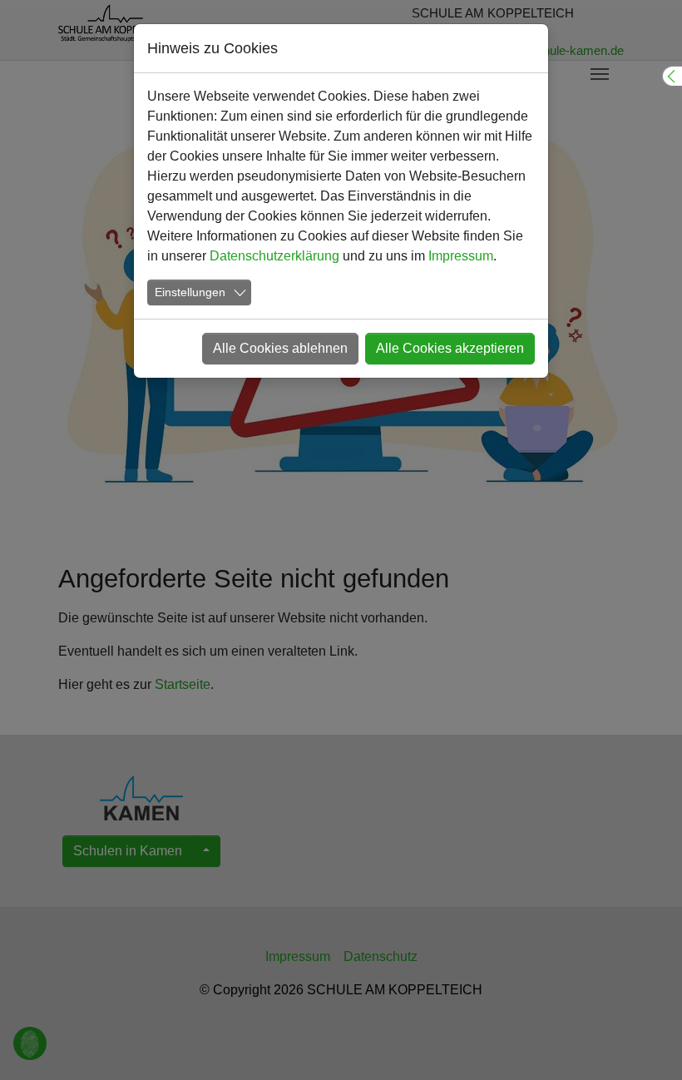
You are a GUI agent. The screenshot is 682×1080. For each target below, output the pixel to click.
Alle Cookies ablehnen (280, 348)
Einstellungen (190, 292)
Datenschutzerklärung (274, 256)
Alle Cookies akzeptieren (450, 348)
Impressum (460, 256)
